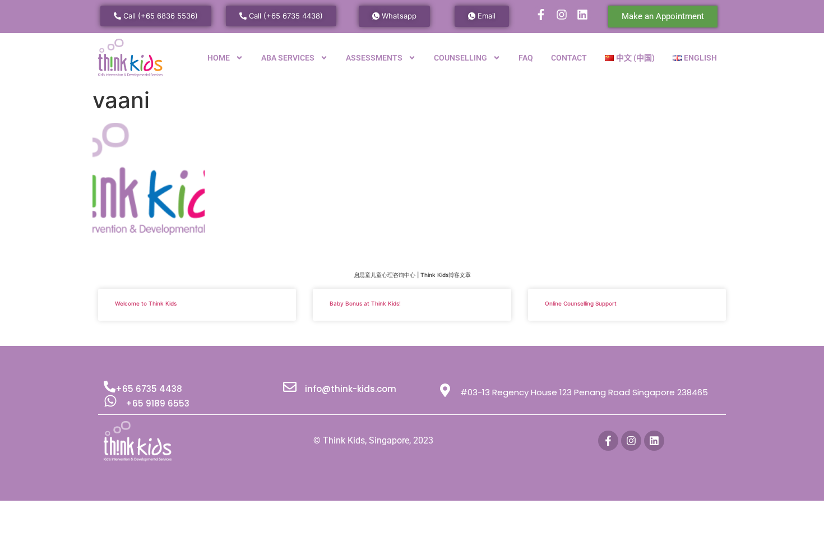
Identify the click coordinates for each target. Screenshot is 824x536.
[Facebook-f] (541, 15)
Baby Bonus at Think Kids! (365, 303)
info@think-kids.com (350, 389)
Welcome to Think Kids (146, 303)
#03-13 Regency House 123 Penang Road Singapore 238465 (584, 392)
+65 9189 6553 (157, 403)
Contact (569, 57)
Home (218, 57)
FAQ (526, 57)
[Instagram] (562, 15)
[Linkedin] (582, 15)
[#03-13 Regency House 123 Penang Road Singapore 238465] (445, 390)
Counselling (460, 57)
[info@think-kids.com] (290, 387)
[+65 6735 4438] (109, 386)
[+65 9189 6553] (110, 401)
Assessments (374, 57)
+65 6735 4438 (148, 389)
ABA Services (287, 57)
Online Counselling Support (581, 303)
